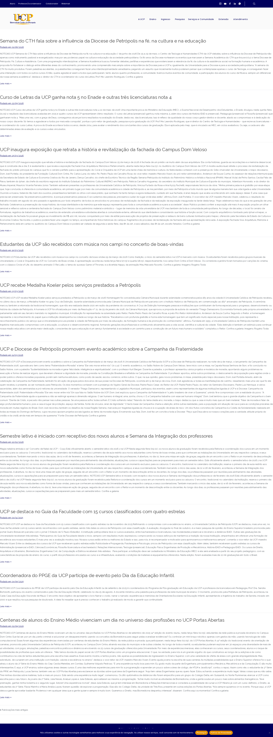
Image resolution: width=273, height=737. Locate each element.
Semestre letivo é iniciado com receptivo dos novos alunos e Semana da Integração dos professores (106, 436)
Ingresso (165, 19)
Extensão (223, 19)
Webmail (65, 4)
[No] (269, 732)
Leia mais (4, 83)
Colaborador (52, 4)
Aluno (12, 4)
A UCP (141, 19)
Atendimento (240, 19)
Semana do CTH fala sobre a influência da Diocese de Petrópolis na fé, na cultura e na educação (103, 41)
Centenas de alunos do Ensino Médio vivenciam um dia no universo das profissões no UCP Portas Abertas (112, 620)
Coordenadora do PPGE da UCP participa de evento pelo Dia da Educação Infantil (87, 575)
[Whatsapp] (240, 4)
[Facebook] (230, 4)
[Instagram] (220, 4)
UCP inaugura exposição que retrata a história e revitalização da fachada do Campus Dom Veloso (103, 149)
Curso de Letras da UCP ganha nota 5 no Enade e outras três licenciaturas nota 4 (86, 97)
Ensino (153, 19)
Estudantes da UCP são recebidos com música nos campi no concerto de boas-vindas (91, 244)
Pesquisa (180, 19)
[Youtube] (225, 4)
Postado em (12, 47)
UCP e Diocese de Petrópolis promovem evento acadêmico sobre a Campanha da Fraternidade (101, 349)
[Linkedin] (235, 4)
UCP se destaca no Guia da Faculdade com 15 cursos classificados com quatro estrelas (92, 511)
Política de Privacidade (221, 732)
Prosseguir (202, 732)
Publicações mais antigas (15, 710)
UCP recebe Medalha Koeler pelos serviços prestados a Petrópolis (70, 285)
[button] (30, 4)
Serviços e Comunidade (201, 19)
